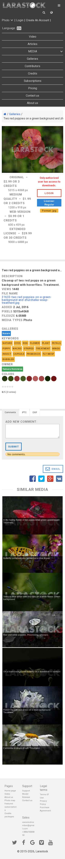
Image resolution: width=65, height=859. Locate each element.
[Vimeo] (41, 842)
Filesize (8, 315)
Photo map (10, 800)
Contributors (32, 66)
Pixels (7, 311)
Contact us (32, 95)
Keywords (10, 338)
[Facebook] (23, 842)
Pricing (32, 88)
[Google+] (32, 842)
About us (32, 103)
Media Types (12, 320)
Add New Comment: (21, 421)
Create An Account (37, 20)
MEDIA (32, 51)
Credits (32, 73)
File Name (10, 293)
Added (7, 307)
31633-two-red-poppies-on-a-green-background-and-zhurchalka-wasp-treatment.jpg (27, 300)
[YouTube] (50, 842)
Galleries (32, 58)
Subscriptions (32, 81)
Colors (8, 374)
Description (12, 276)
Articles (32, 44)
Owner (7, 364)
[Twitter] (14, 842)
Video (32, 36)
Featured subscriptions (11, 807)
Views (6, 289)
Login (19, 20)
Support (26, 791)
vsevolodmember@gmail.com (28, 825)
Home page (10, 791)
